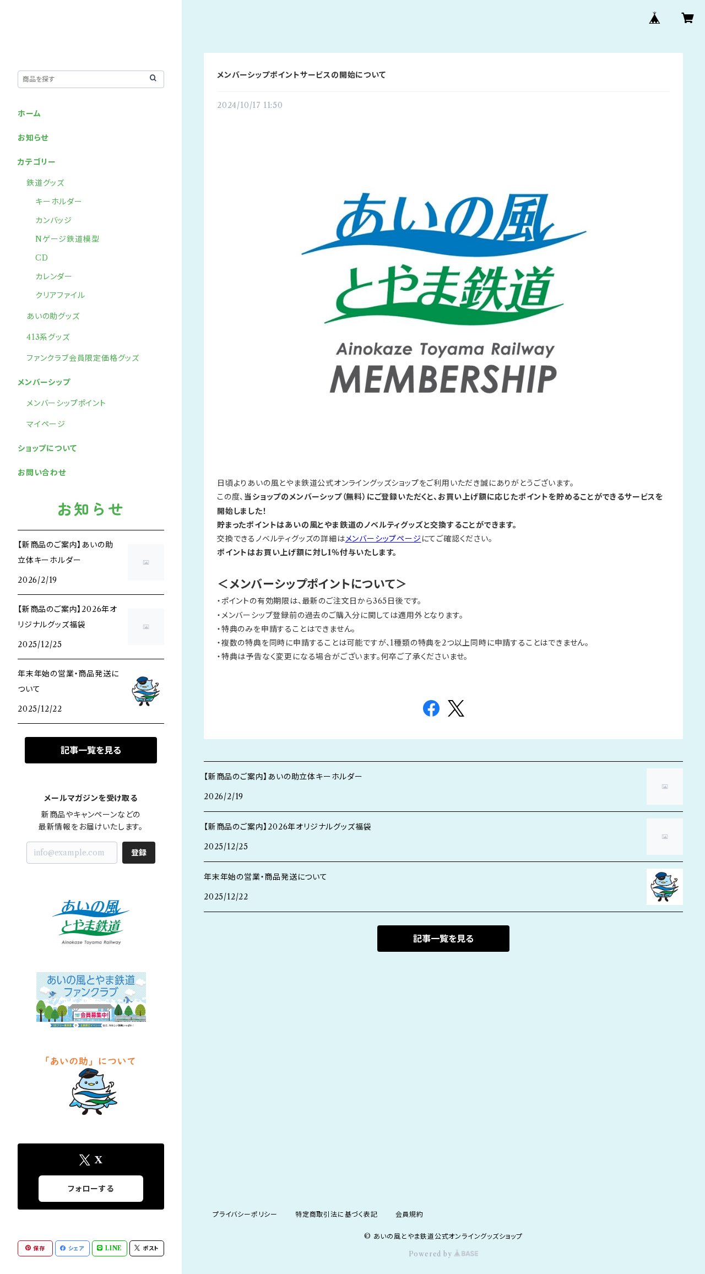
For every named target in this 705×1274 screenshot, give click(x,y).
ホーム (29, 113)
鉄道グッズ (45, 183)
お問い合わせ (42, 473)
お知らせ (33, 138)
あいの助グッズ (53, 316)
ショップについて (47, 448)
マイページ (46, 424)
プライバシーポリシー (245, 1214)
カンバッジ (53, 220)
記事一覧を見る (443, 938)
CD (41, 258)
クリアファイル (60, 295)
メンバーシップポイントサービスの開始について (301, 75)
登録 (139, 853)
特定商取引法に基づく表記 (336, 1214)
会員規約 (409, 1214)
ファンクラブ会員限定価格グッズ (82, 358)
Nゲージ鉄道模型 (67, 239)
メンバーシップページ (383, 539)
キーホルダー (59, 202)
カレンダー (54, 276)
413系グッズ (48, 337)
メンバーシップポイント (66, 403)
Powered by (431, 1254)
